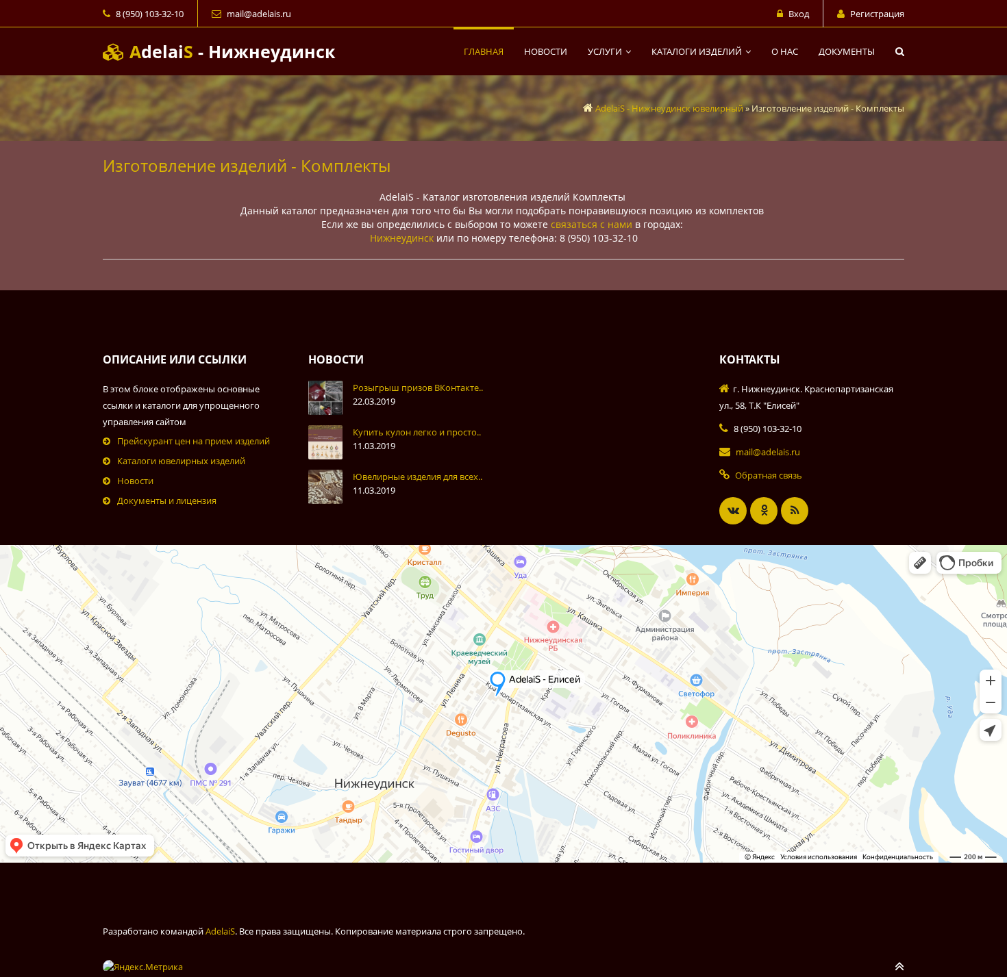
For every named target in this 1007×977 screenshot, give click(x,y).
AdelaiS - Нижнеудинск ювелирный (669, 108)
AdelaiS (220, 931)
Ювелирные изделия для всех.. (417, 476)
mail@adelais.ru (259, 14)
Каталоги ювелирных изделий (181, 461)
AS (230, 51)
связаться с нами (591, 224)
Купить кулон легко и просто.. (417, 432)
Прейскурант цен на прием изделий (193, 441)
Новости (135, 480)
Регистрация (877, 14)
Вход (798, 14)
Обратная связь (768, 475)
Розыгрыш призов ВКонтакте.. (418, 387)
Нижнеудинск (402, 237)
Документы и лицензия (166, 500)
